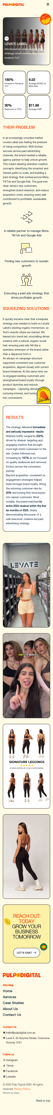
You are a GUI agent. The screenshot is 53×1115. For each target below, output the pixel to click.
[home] (13, 4)
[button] (48, 4)
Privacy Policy (22, 1088)
